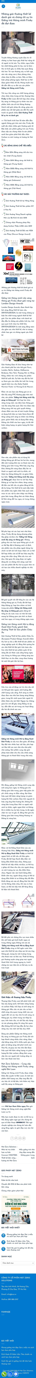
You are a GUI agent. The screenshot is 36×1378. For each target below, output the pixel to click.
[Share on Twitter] (16, 1138)
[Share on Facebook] (12, 1138)
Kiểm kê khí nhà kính (9, 1180)
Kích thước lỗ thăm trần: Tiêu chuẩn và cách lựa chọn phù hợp (20, 1242)
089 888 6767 (13, 1299)
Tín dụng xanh (7, 1176)
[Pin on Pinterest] (24, 1138)
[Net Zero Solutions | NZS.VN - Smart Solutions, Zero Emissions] (18, 6)
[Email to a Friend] (20, 1138)
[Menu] (3, 6)
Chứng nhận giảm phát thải (12, 1191)
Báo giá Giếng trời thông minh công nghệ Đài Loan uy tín (17, 1109)
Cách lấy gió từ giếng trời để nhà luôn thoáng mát (20, 1249)
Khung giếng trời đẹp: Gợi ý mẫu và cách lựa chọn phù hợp (20, 1235)
